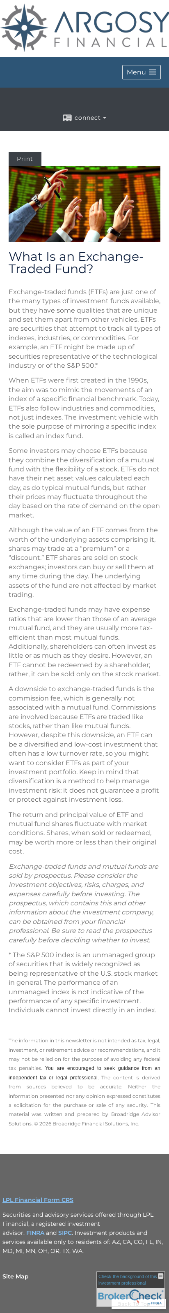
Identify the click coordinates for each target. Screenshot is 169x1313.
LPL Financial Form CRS (37, 1200)
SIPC (65, 1232)
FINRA (35, 1232)
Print (25, 158)
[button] (141, 72)
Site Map (15, 1276)
